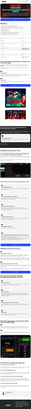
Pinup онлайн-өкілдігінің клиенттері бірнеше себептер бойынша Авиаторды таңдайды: (12, 27)
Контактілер (20, 406)
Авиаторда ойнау (15, 272)
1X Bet (17, 403)
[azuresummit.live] (4, 2)
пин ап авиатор (15, 244)
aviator (15, 19)
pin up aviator (15, 85)
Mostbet (22, 403)
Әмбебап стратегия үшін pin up (5, 30)
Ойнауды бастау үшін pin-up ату (5, 29)
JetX (26, 403)
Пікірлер (17, 406)
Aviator (19, 1)
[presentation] (2, 144)
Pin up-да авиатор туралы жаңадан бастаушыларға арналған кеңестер (10, 32)
